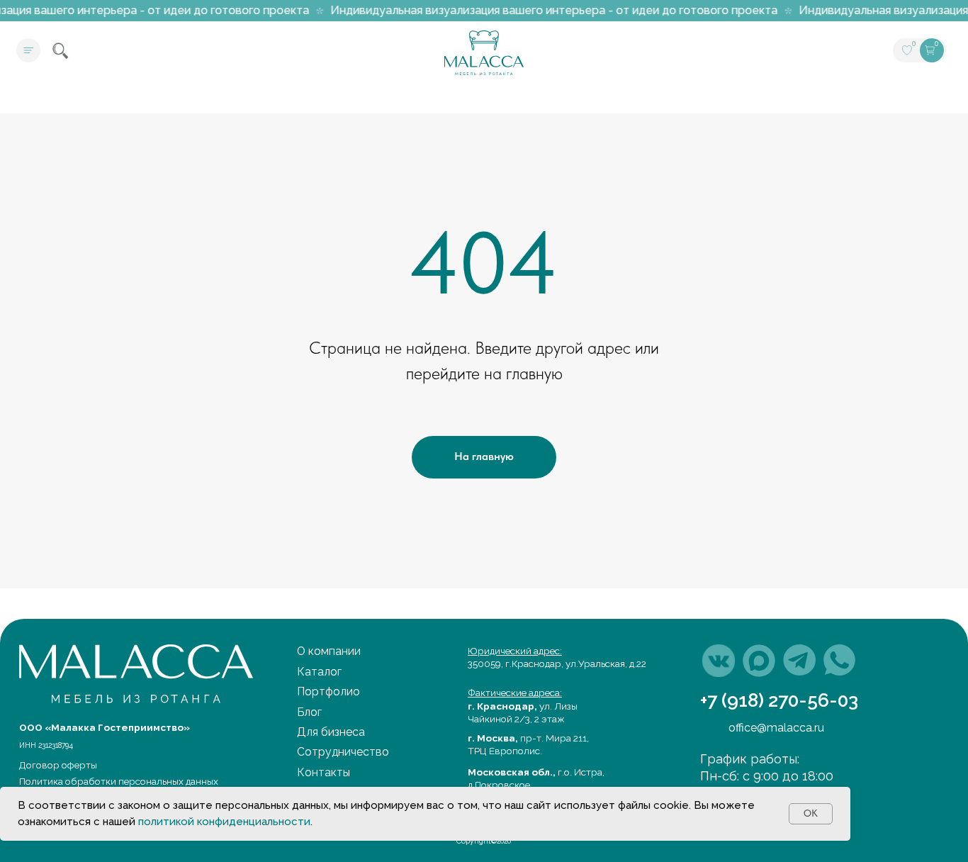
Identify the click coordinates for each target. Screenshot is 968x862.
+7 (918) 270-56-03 (779, 700)
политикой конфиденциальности (224, 821)
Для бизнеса (331, 732)
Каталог (319, 671)
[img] (718, 660)
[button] (28, 50)
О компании (329, 651)
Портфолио (328, 691)
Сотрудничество (343, 752)
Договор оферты (58, 765)
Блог (309, 712)
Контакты (323, 772)
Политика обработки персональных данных (118, 781)
